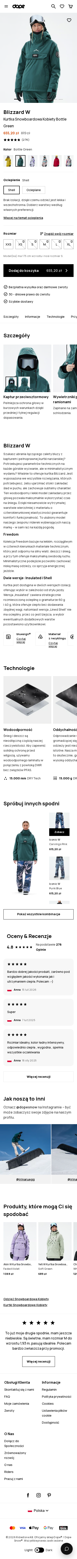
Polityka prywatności (56, 1396)
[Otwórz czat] (67, 1549)
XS (21, 244)
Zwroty (9, 1411)
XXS (8, 244)
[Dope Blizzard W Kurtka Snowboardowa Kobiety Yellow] (8, 161)
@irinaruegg (25, 1179)
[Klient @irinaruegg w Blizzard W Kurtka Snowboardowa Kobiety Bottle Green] (25, 1149)
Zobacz (59, 832)
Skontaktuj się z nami (19, 1389)
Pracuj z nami (13, 1479)
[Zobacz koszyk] (70, 6)
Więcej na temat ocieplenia (23, 218)
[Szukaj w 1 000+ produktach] (53, 6)
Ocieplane (34, 190)
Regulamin (49, 1389)
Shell (11, 190)
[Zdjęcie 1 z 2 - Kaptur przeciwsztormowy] (27, 368)
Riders (8, 1472)
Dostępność (50, 1422)
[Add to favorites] (69, 20)
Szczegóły (11, 317)
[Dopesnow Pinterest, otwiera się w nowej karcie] (49, 1495)
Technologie (56, 317)
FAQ (7, 1396)
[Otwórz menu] (6, 6)
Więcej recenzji (38, 1077)
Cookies (48, 1404)
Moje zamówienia (16, 1404)
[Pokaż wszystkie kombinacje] (24, 855)
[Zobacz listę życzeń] (62, 6)
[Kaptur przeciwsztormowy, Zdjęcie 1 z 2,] (11, 383)
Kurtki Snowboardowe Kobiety (25, 1305)
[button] (39, 1550)
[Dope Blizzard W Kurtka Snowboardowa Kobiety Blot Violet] (32, 161)
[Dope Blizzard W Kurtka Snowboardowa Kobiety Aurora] (69, 161)
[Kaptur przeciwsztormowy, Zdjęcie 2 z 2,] (24, 383)
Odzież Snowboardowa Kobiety (26, 1299)
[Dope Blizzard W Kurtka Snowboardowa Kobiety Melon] (44, 161)
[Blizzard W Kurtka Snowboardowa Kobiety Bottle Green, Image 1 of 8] (38, 58)
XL (70, 244)
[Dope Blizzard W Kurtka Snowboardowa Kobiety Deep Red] (56, 161)
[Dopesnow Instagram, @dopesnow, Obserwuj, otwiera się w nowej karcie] (39, 1495)
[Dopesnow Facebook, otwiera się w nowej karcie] (28, 1495)
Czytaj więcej (21, 640)
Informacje (32, 317)
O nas (8, 1465)
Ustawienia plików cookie (54, 1413)
